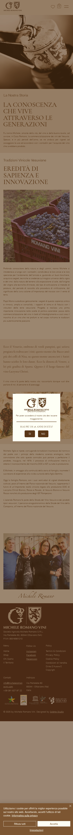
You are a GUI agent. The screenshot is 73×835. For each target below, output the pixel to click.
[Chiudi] (68, 808)
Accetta (54, 823)
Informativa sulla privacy (25, 815)
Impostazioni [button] (36, 830)
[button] (43, 433)
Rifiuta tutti (19, 823)
